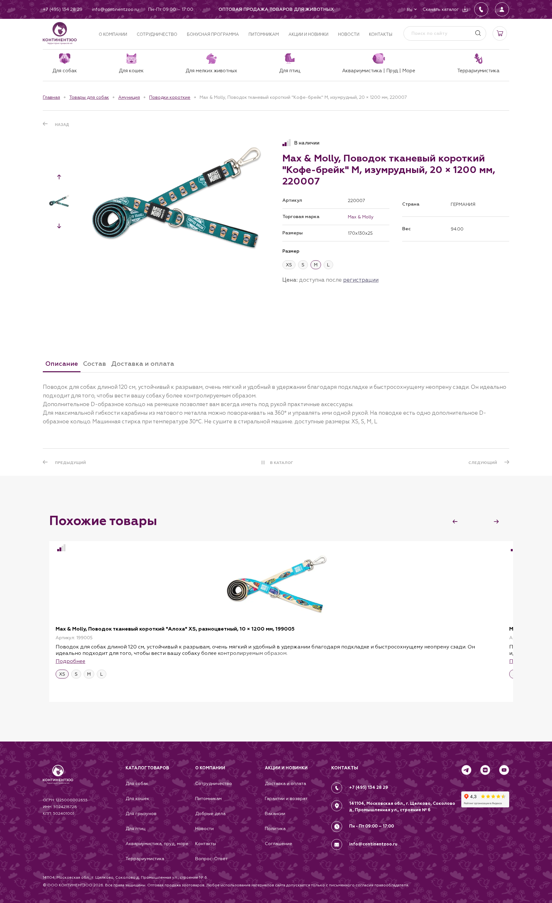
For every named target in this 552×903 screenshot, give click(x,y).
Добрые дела (210, 813)
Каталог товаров (147, 768)
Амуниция (129, 97)
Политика (275, 828)
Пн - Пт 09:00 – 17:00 (371, 826)
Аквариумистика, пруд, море (157, 843)
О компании (113, 34)
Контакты (380, 34)
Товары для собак (89, 97)
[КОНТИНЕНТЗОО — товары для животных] (60, 33)
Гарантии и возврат (286, 798)
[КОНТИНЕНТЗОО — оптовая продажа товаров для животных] (58, 781)
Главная (51, 97)
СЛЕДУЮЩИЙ (482, 463)
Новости (348, 34)
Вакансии (275, 813)
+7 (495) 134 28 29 (368, 787)
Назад (62, 124)
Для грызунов (141, 813)
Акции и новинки (308, 34)
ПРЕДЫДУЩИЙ (70, 463)
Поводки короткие (169, 97)
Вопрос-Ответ (211, 858)
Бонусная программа (213, 34)
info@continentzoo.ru (373, 844)
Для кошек (137, 798)
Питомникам (264, 34)
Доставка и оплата (285, 783)
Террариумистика (145, 858)
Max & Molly (361, 216)
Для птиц (135, 828)
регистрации (361, 280)
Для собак (137, 783)
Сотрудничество (157, 34)
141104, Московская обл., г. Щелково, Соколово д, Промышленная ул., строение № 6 (402, 807)
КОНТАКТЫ (344, 768)
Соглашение (278, 843)
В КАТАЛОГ (281, 463)
